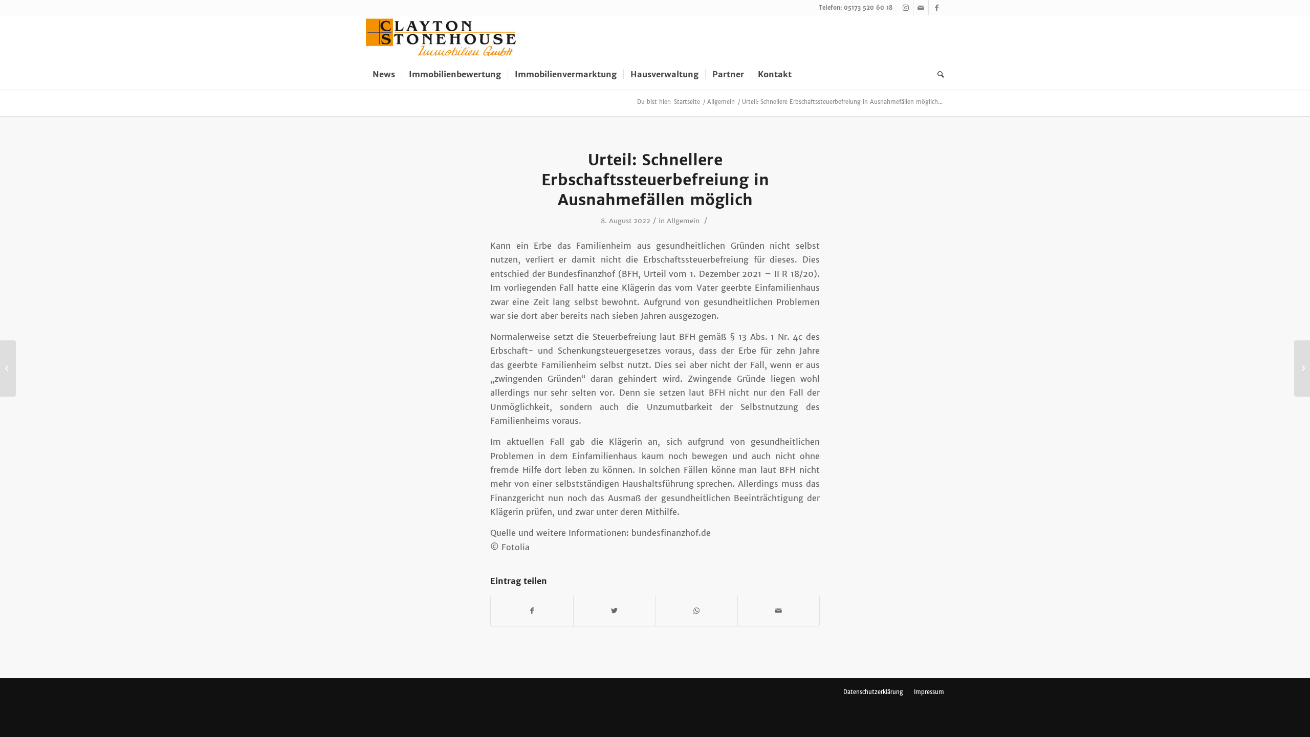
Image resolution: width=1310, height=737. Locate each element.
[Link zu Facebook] (936, 7)
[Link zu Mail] (920, 7)
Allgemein (683, 220)
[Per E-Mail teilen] (779, 610)
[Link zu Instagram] (905, 7)
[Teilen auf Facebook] (532, 610)
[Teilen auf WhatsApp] (696, 610)
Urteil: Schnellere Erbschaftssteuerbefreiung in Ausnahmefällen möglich (655, 179)
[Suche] (937, 74)
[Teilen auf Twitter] (615, 610)
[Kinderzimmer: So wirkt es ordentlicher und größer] (8, 368)
